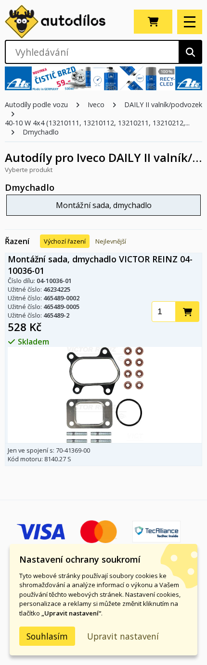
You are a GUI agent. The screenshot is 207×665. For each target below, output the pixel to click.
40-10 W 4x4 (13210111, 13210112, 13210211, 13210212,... (97, 122)
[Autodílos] (64, 21)
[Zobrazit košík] (153, 22)
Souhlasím (47, 636)
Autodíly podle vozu (36, 104)
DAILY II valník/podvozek (163, 104)
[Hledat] (190, 52)
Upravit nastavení (123, 636)
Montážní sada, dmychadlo (104, 205)
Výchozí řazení (65, 241)
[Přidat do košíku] (187, 311)
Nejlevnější (110, 241)
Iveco (96, 104)
